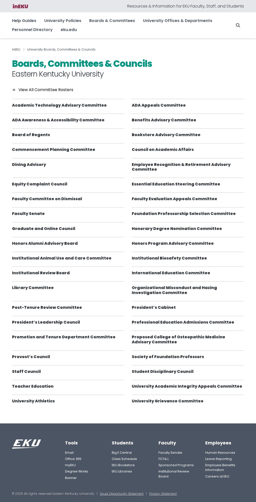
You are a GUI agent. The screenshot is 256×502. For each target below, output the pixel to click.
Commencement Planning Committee (53, 149)
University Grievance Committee (168, 401)
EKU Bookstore (123, 465)
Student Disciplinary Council (163, 371)
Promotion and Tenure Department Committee (64, 337)
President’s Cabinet (154, 307)
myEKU (70, 465)
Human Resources (220, 452)
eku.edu (69, 30)
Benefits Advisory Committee (164, 120)
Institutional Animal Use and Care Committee (62, 258)
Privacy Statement (163, 493)
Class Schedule (124, 459)
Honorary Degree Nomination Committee (177, 228)
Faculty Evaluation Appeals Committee (174, 198)
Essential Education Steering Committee (176, 184)
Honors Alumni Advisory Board (45, 243)
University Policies (62, 21)
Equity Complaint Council (39, 184)
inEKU (16, 49)
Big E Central (122, 452)
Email (69, 452)
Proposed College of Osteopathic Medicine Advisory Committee (178, 339)
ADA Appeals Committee (159, 105)
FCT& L (163, 459)
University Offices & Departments (177, 21)
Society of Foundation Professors (168, 356)
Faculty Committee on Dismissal (47, 198)
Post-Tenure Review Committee (47, 307)
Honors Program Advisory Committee (173, 243)
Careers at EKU (217, 476)
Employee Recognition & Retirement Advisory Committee (181, 167)
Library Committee (33, 287)
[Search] (238, 25)
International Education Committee (171, 273)
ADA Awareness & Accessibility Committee (58, 120)
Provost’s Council (31, 356)
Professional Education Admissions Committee (183, 322)
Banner (71, 478)
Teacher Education (33, 386)
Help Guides (24, 21)
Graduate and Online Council (43, 228)
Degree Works (76, 471)
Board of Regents (31, 134)
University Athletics (33, 401)
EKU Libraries (122, 471)
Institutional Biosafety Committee (169, 258)
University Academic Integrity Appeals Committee (187, 386)
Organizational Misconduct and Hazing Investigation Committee (174, 290)
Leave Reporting (218, 459)
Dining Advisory (29, 164)
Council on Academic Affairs (163, 149)
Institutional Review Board (41, 273)
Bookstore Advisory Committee (166, 134)
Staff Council (26, 371)
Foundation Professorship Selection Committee (184, 213)
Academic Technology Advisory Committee (59, 105)
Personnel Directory (32, 30)
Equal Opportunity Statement (122, 493)
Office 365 (73, 459)
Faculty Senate (28, 213)
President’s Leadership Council (46, 322)
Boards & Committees (112, 21)
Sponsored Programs (176, 465)
